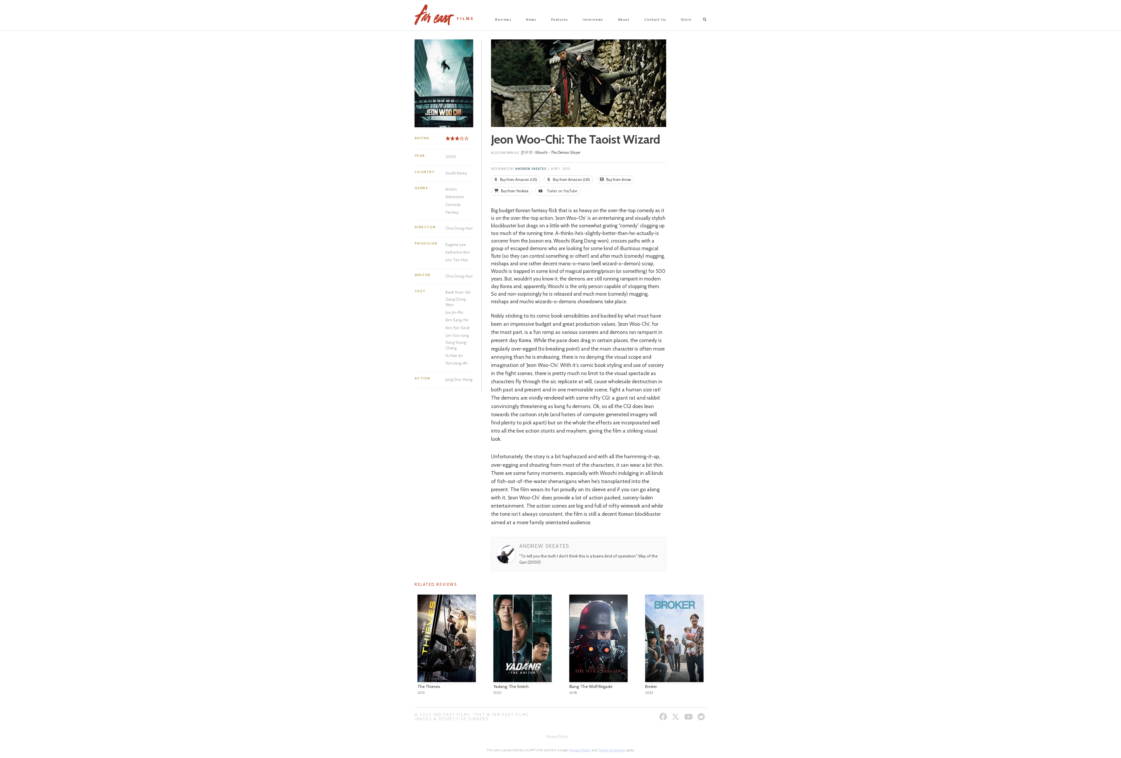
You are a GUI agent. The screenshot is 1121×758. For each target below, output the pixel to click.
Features (559, 19)
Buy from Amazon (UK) (571, 179)
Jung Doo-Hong (458, 379)
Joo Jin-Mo (454, 312)
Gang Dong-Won (456, 302)
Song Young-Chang (456, 345)
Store (686, 19)
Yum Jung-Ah (456, 363)
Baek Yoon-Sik (457, 292)
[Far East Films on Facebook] (664, 716)
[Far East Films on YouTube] (689, 716)
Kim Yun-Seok (457, 327)
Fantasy (452, 212)
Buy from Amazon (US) (518, 179)
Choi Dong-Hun (459, 228)
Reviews (503, 19)
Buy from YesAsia (514, 191)
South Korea (456, 173)
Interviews (593, 19)
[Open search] (699, 19)
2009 (450, 156)
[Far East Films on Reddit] (701, 716)
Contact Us (655, 19)
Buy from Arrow (618, 179)
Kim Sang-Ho (457, 320)
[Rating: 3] (452, 140)
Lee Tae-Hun (456, 259)
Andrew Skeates (530, 169)
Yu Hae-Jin (454, 355)
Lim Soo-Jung (457, 335)
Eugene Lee (455, 244)
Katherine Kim (457, 252)
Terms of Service (611, 750)
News (531, 19)
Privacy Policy (557, 736)
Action (451, 189)
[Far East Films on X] (676, 716)
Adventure (454, 196)
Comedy (453, 204)
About (623, 19)
